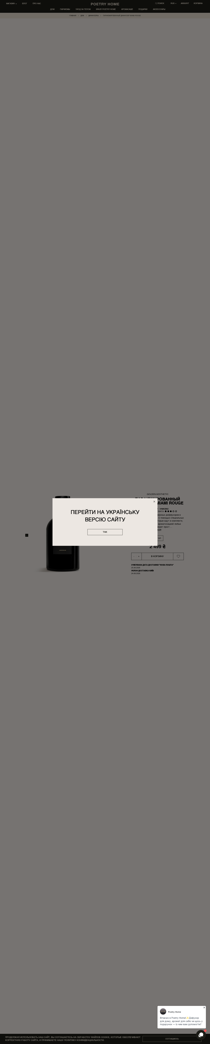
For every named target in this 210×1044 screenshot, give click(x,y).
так (105, 532)
